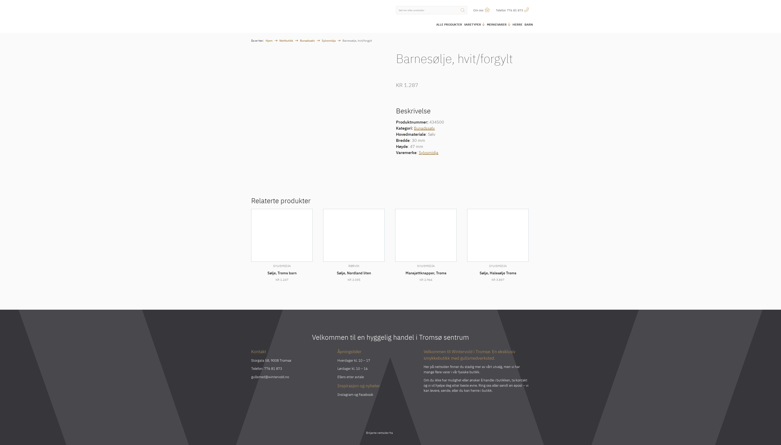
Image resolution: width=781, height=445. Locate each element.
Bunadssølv (307, 40)
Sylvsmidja (329, 40)
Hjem (269, 40)
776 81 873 (273, 368)
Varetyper (472, 24)
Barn (529, 24)
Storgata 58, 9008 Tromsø (271, 360)
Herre (517, 24)
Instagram (345, 394)
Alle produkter (449, 24)
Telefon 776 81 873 (510, 10)
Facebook (366, 394)
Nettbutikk (286, 40)
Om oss (478, 10)
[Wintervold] (284, 17)
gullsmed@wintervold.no (270, 377)
